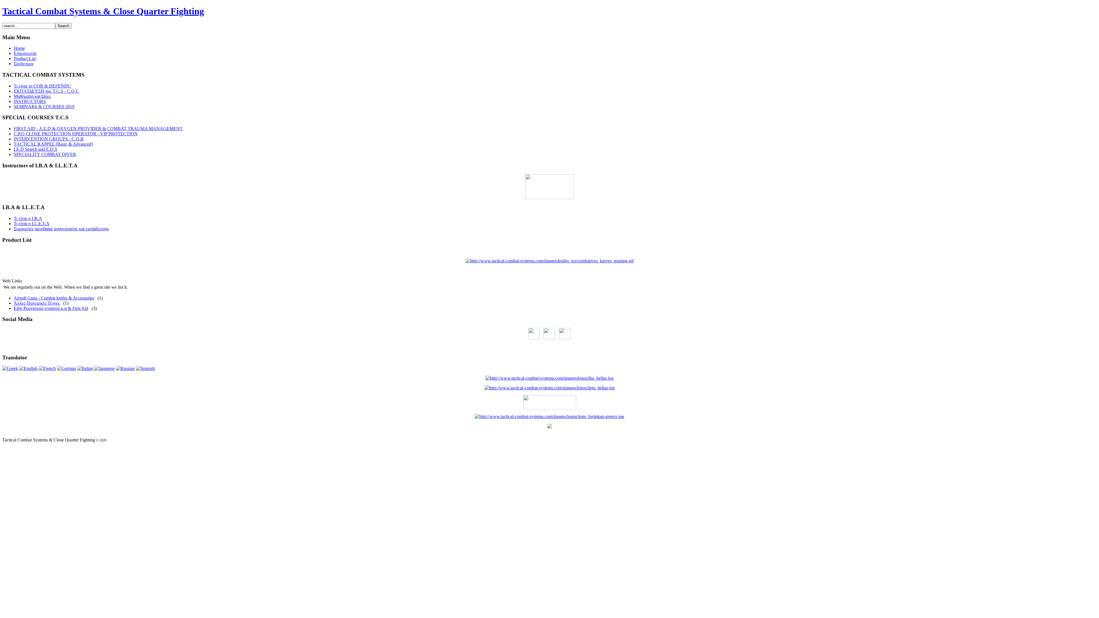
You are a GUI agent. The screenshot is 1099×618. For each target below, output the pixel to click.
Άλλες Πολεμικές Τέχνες (37, 303)
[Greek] (10, 368)
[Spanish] (145, 368)
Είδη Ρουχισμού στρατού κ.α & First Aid (51, 308)
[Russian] (125, 368)
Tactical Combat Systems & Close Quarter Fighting (103, 11)
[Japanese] (104, 368)
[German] (66, 368)
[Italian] (85, 368)
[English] (28, 368)
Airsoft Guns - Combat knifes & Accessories (54, 298)
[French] (47, 368)
